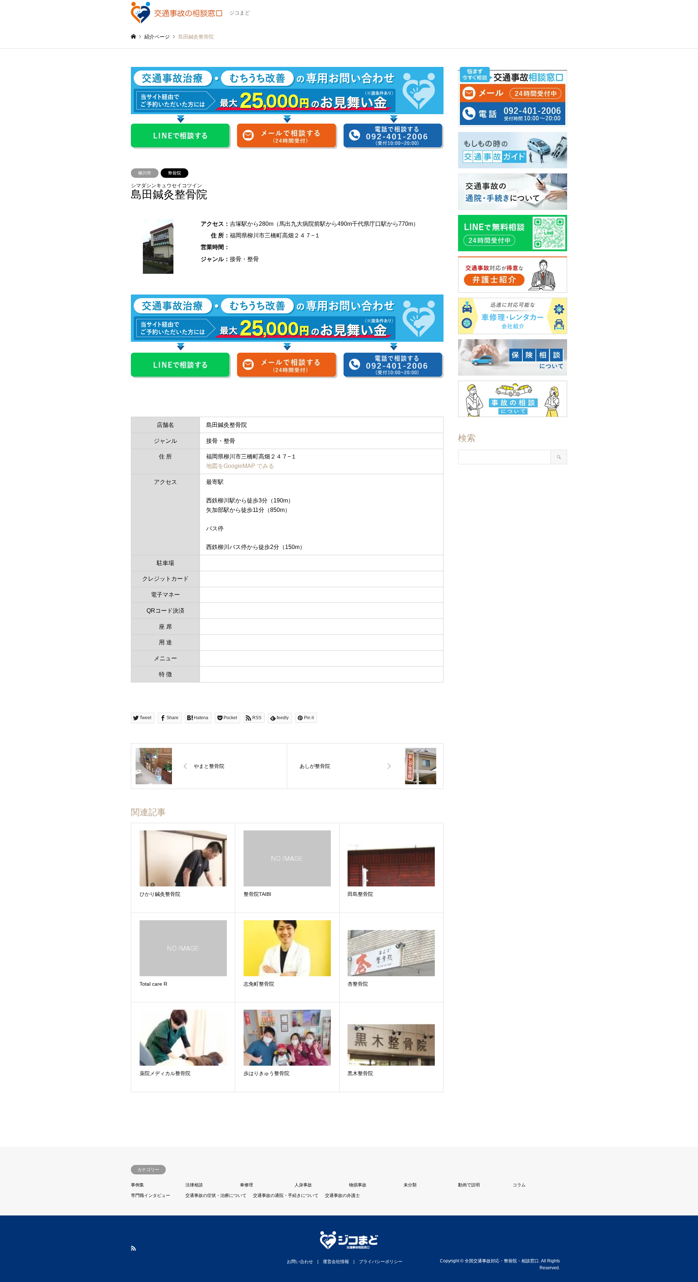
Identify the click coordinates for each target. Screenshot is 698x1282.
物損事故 (357, 1184)
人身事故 (303, 1184)
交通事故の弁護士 (342, 1195)
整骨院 (174, 173)
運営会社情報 (336, 1261)
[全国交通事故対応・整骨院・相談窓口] (349, 1245)
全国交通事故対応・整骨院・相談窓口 (502, 1260)
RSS (133, 1248)
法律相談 (194, 1184)
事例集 (137, 1184)
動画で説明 (469, 1184)
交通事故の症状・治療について (215, 1195)
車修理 (246, 1184)
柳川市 (144, 173)
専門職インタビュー (150, 1195)
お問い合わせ (300, 1261)
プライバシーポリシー (380, 1261)
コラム (519, 1184)
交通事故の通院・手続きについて (285, 1195)
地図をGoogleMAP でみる (240, 466)
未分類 (410, 1184)
